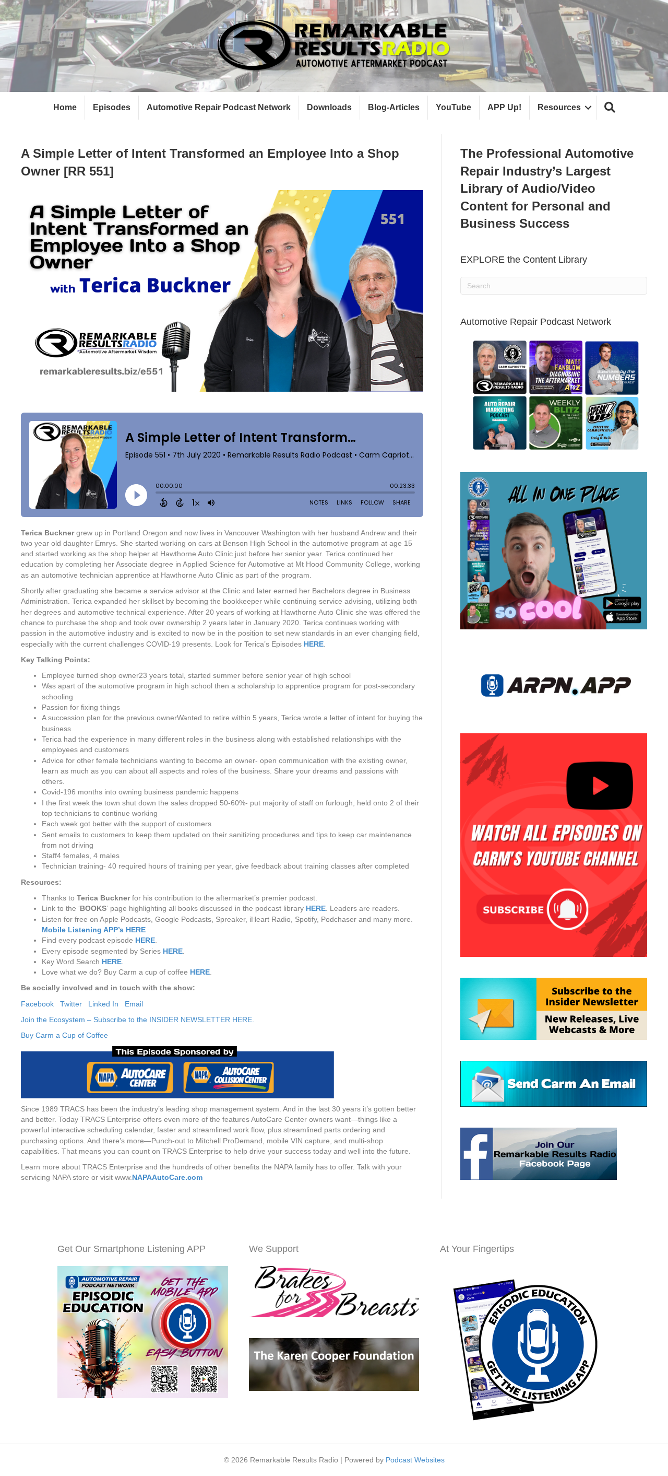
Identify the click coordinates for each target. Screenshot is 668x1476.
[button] (610, 108)
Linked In (106, 1004)
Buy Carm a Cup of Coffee (65, 1035)
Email (134, 1004)
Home (65, 107)
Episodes (111, 107)
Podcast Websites (415, 1460)
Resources (559, 107)
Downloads (329, 107)
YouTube (453, 107)
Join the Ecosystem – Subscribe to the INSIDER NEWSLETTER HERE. (137, 1019)
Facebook (40, 1004)
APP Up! (504, 107)
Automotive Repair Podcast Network (219, 107)
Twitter (74, 1004)
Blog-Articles (394, 107)
